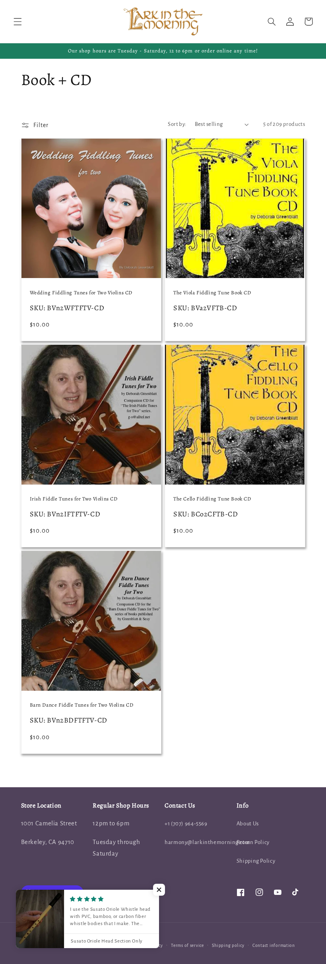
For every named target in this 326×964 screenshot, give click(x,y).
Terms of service (187, 945)
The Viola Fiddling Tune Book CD (212, 293)
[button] (17, 21)
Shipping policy (228, 945)
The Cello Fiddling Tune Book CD (212, 499)
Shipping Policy (256, 861)
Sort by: (177, 124)
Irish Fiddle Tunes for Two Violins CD (74, 499)
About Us (248, 824)
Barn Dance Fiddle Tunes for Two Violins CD (82, 705)
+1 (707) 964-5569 (186, 824)
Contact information (273, 945)
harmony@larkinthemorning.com (207, 842)
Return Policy (253, 842)
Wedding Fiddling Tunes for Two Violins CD (81, 293)
